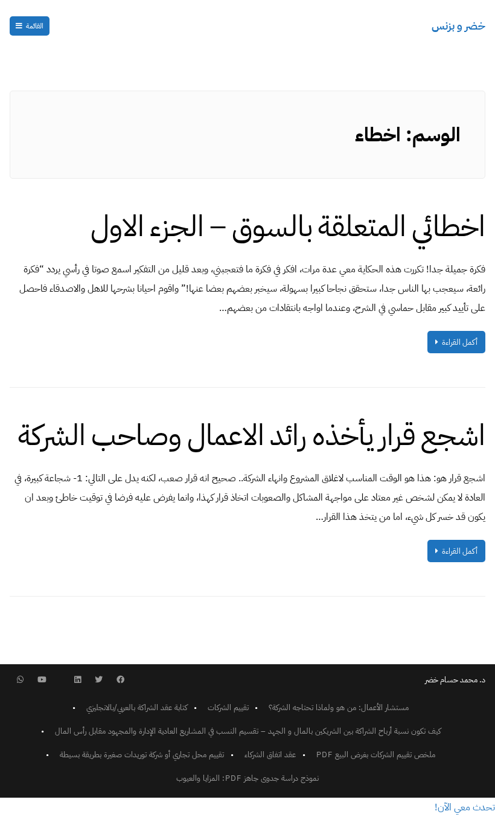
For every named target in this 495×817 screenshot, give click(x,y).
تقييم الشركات (228, 707)
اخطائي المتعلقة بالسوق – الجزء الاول (288, 226)
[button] (465, 807)
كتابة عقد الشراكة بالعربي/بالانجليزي (136, 707)
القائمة (34, 26)
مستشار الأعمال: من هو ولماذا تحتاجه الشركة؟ (339, 707)
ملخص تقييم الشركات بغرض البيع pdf (375, 754)
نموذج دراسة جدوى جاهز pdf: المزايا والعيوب (247, 778)
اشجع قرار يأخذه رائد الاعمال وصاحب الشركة (251, 435)
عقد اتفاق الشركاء (270, 754)
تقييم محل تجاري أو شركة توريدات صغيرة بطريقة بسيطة (142, 754)
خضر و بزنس (458, 26)
